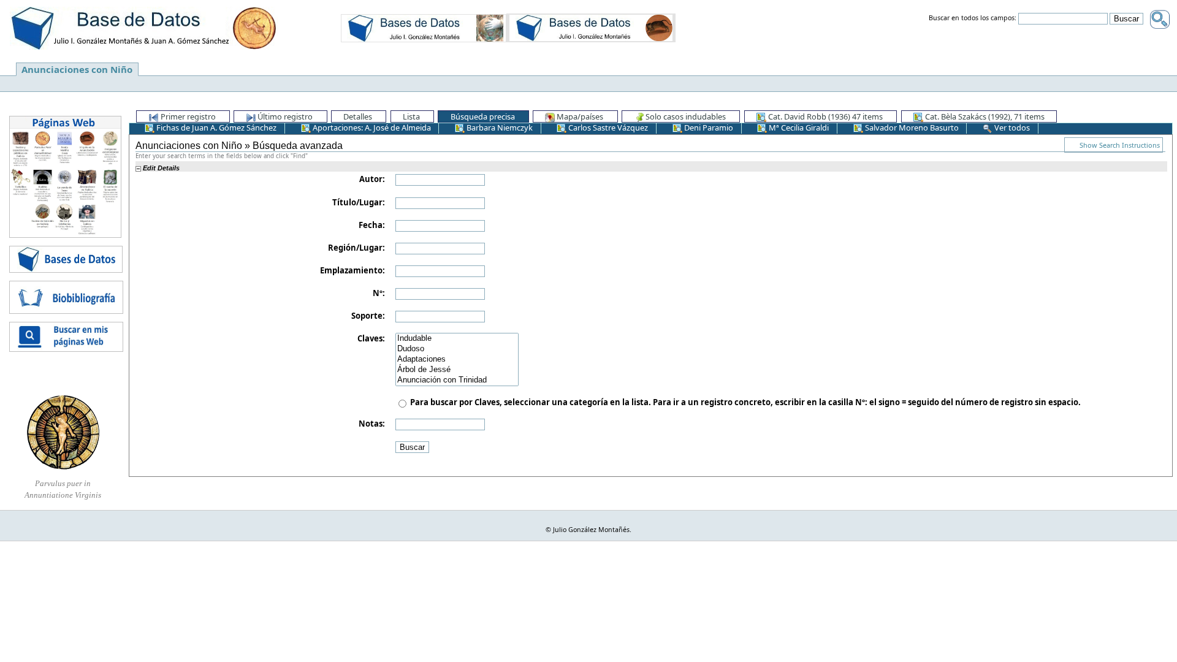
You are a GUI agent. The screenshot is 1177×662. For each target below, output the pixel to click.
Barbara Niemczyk (499, 127)
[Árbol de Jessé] (457, 370)
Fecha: (372, 224)
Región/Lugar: (356, 247)
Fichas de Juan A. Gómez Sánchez (215, 127)
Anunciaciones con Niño (76, 69)
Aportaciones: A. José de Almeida (371, 127)
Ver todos (1011, 127)
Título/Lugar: (358, 202)
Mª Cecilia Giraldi (798, 127)
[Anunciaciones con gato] (591, 27)
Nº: (379, 293)
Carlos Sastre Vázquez (607, 127)
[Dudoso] (457, 349)
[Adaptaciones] (457, 359)
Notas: (372, 423)
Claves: (371, 338)
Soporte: (368, 315)
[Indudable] (457, 338)
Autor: (372, 179)
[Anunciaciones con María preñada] (423, 27)
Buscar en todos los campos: (972, 18)
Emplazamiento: (352, 270)
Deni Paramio (707, 127)
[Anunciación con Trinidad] (457, 380)
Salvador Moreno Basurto (911, 127)
